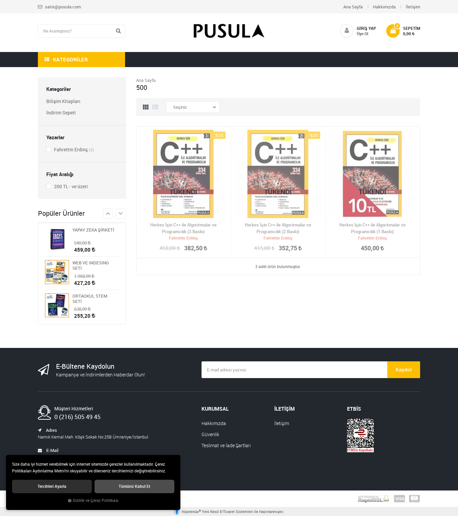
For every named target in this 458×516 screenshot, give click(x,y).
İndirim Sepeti (61, 112)
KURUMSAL (215, 408)
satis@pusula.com (62, 7)
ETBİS (354, 408)
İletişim (413, 7)
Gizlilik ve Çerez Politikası (95, 500)
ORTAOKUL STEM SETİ (89, 298)
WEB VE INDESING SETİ (90, 265)
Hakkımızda (384, 7)
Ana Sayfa (353, 7)
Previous (121, 213)
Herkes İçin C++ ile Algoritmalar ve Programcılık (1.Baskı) (372, 228)
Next (108, 213)
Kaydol (404, 369)
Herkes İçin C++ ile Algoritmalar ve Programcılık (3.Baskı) (183, 228)
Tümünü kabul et (134, 486)
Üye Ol (362, 33)
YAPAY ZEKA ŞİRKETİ (93, 230)
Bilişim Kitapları (63, 101)
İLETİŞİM (284, 408)
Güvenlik (210, 434)
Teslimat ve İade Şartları (226, 445)
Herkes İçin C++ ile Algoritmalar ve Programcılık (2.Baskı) (278, 228)
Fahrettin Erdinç (73, 149)
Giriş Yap (366, 28)
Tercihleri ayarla (52, 486)
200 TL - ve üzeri (70, 186)
